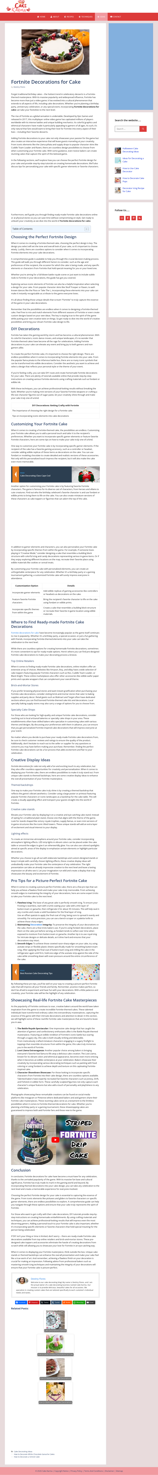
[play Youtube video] (55, 1140)
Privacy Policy (76, 1471)
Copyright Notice (61, 1471)
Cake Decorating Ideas (23, 1451)
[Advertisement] (55, 191)
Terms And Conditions (93, 1471)
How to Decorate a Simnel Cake (27, 1457)
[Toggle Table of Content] (85, 229)
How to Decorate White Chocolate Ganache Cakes (34, 1454)
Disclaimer (109, 1471)
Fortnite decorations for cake (25, 632)
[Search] (143, 129)
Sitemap (119, 1471)
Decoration (36, 924)
